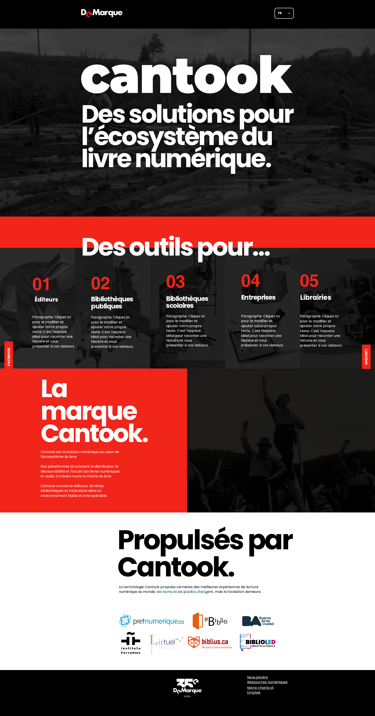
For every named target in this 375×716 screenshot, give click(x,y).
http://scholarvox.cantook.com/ (181, 591)
